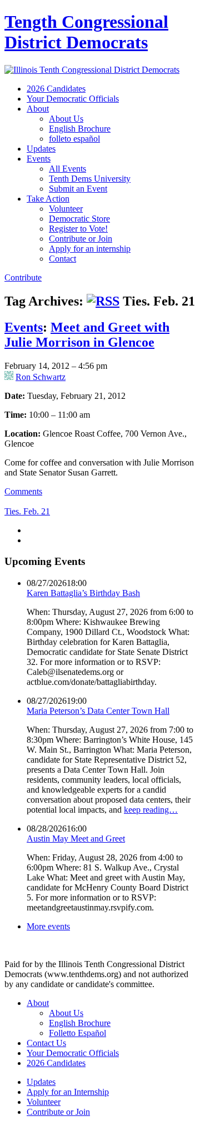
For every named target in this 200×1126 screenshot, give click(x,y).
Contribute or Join (80, 238)
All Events (67, 168)
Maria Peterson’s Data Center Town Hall (98, 710)
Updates (41, 148)
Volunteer (66, 208)
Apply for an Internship (68, 1092)
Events (39, 158)
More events (48, 926)
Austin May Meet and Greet (76, 838)
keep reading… (151, 809)
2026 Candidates (56, 88)
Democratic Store (79, 218)
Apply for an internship (90, 248)
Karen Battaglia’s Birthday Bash (83, 593)
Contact (62, 258)
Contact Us (46, 1043)
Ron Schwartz (41, 377)
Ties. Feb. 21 (27, 511)
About (38, 108)
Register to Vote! (78, 228)
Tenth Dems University (90, 178)
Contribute (23, 277)
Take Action (48, 198)
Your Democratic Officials (73, 98)
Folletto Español (77, 1033)
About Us (66, 118)
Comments (23, 491)
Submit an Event (78, 188)
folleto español (74, 138)
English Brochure (80, 128)
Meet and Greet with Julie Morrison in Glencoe (86, 334)
